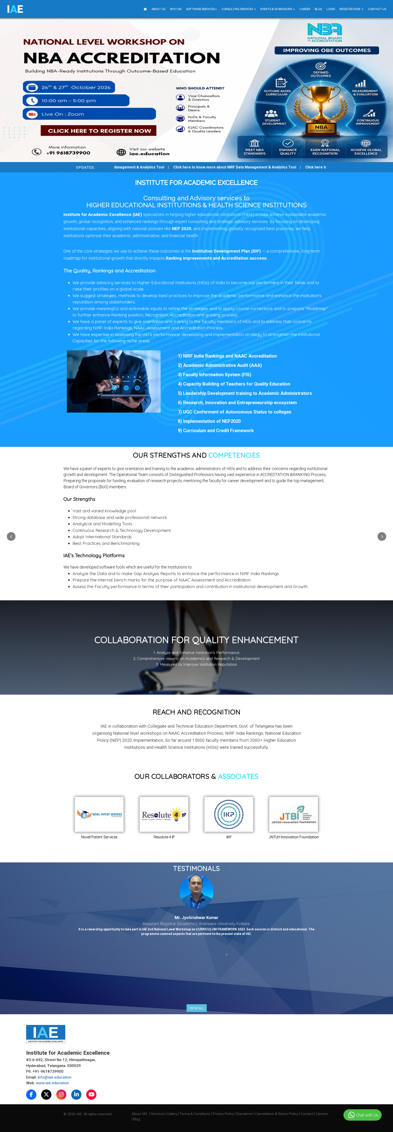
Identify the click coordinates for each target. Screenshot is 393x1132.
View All (196, 1008)
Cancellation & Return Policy (277, 1114)
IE (15, 9)
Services (158, 1114)
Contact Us (377, 9)
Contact (307, 1114)
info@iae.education (54, 1077)
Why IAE (175, 9)
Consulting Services (238, 9)
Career (305, 9)
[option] (120, 820)
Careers (322, 1114)
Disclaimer (245, 1114)
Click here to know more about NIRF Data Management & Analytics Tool (215, 167)
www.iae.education (52, 1082)
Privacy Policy (223, 1114)
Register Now (350, 9)
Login (331, 9)
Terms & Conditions (195, 1114)
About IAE (140, 1114)
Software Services (200, 9)
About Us (158, 9)
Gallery (172, 1114)
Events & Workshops (276, 9)
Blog (318, 9)
